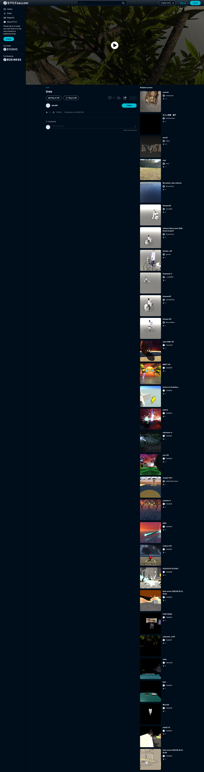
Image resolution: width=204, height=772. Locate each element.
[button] (110, 98)
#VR (47, 87)
